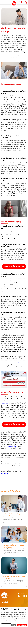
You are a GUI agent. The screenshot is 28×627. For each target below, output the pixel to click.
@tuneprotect (5, 473)
